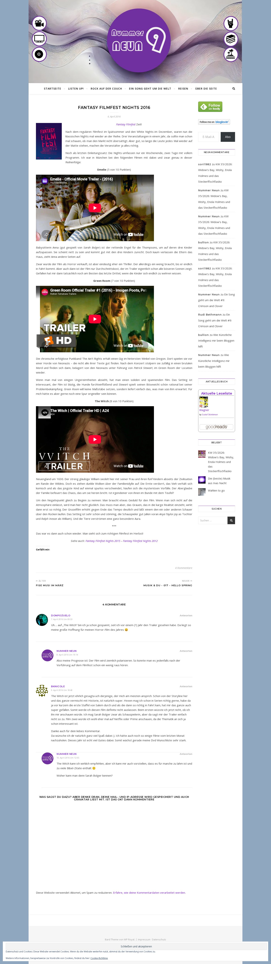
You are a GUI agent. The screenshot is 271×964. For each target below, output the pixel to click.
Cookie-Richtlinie (99, 958)
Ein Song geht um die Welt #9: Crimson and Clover (216, 300)
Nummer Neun (67, 650)
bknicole (58, 686)
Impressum (144, 939)
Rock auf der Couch (106, 88)
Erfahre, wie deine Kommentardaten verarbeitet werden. (149, 892)
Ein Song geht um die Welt (150, 88)
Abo (228, 137)
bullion (203, 242)
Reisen (183, 88)
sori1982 (204, 164)
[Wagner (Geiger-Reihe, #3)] (216, 403)
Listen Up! (76, 88)
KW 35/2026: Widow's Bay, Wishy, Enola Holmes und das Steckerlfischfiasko (221, 462)
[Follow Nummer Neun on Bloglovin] (216, 122)
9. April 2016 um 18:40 (61, 690)
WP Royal (129, 939)
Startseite (52, 88)
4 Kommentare (183, 568)
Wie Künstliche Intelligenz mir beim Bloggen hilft (216, 340)
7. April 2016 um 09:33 (61, 619)
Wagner (204, 410)
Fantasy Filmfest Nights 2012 (140, 541)
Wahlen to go (216, 490)
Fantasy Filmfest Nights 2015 (103, 541)
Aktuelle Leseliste (216, 393)
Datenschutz (159, 939)
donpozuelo (60, 615)
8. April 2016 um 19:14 (67, 654)
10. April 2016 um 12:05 (68, 757)
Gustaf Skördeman (210, 414)
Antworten (186, 615)
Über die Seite (206, 88)
